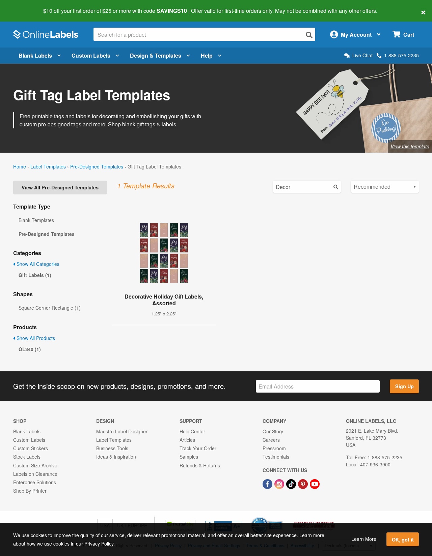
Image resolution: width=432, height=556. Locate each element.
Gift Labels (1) (35, 275)
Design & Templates (155, 55)
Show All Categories (37, 263)
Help (207, 55)
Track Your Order (198, 448)
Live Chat (362, 55)
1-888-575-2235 (401, 55)
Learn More (363, 538)
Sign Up (404, 386)
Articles (187, 439)
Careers (271, 439)
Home (19, 166)
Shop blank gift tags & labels (142, 124)
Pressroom (274, 448)
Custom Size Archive (35, 465)
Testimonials (276, 456)
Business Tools (112, 448)
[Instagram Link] (280, 483)
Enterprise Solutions (34, 482)
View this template (409, 146)
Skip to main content (24, 6)
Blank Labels (35, 55)
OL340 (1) (30, 349)
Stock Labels (26, 456)
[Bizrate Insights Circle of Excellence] (280, 518)
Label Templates (48, 166)
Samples (189, 456)
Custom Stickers (30, 448)
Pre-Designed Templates (96, 166)
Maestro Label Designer (121, 431)
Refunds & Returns (200, 465)
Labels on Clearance (35, 473)
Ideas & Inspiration (116, 456)
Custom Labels (91, 55)
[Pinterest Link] (303, 483)
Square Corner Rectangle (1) (50, 307)
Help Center (192, 431)
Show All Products (35, 338)
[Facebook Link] (268, 483)
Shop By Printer (30, 490)
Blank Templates (36, 220)
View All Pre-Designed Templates (60, 187)
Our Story (273, 431)
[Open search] (309, 35)
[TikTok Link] (291, 483)
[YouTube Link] (315, 483)
